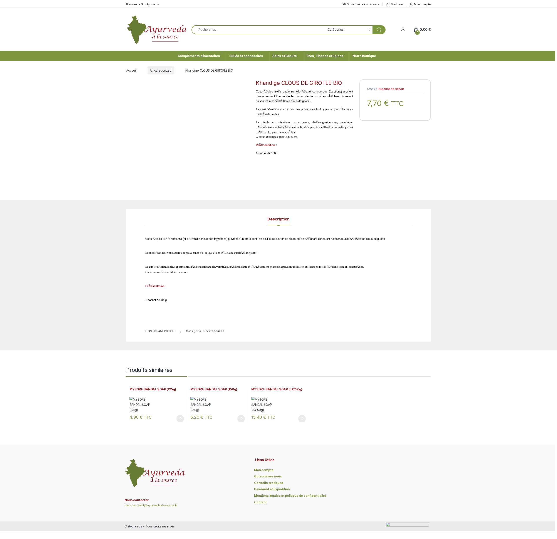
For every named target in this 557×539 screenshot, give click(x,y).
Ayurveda (135, 526)
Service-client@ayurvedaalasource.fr (150, 505)
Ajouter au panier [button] (179, 418)
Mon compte (422, 4)
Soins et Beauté (284, 56)
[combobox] (258, 29)
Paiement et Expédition (272, 489)
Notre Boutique (364, 56)
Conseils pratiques (268, 483)
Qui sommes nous (268, 476)
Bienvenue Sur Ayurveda (142, 4)
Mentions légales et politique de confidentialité (290, 495)
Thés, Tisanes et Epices (324, 56)
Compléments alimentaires (199, 56)
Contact (260, 502)
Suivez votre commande (363, 4)
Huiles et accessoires (246, 56)
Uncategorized (160, 70)
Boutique (397, 4)
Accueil (131, 70)
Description (278, 219)
